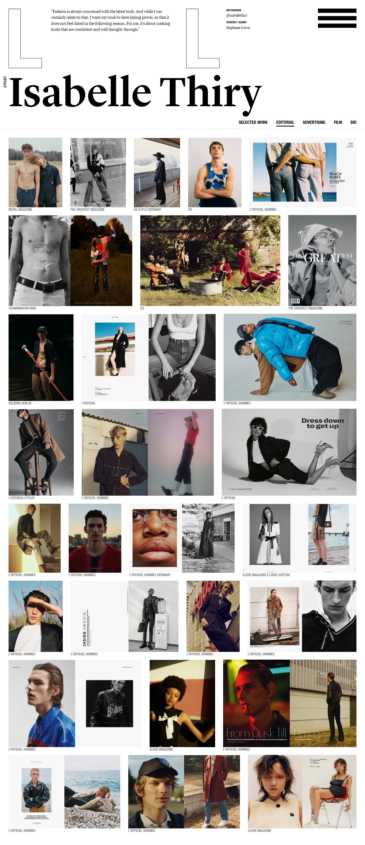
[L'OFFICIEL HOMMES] (303, 172)
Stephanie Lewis (238, 27)
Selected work (253, 123)
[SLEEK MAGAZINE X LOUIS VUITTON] (299, 538)
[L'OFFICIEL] (148, 357)
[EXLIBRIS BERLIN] (41, 357)
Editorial (285, 123)
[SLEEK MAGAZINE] (182, 703)
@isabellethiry (236, 15)
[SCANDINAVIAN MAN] (70, 260)
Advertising (314, 123)
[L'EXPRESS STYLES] (41, 452)
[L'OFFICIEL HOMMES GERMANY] (182, 538)
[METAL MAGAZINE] (35, 172)
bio (353, 123)
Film (338, 123)
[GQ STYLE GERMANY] (157, 172)
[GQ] (215, 172)
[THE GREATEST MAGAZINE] (98, 172)
